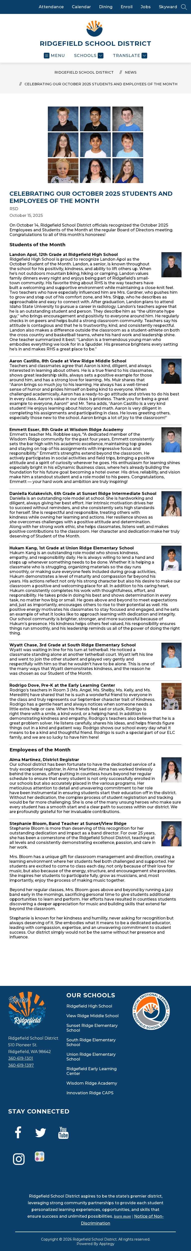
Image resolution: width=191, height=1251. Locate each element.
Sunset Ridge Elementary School (92, 1028)
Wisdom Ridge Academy (91, 1083)
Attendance (51, 6)
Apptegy (106, 1244)
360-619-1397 (21, 1065)
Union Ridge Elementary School (91, 1056)
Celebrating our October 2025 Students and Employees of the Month (101, 84)
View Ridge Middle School (92, 1015)
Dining (106, 6)
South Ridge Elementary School (91, 1042)
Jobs (146, 6)
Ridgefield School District (84, 72)
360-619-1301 (20, 1058)
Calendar (81, 6)
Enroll (127, 6)
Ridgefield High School (89, 1006)
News (131, 72)
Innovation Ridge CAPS (89, 1093)
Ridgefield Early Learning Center (91, 1071)
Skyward (168, 6)
